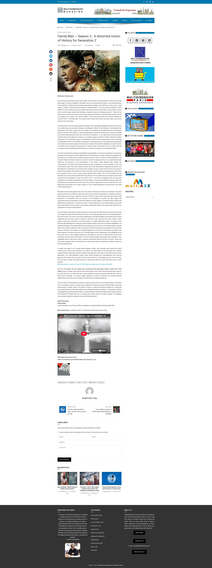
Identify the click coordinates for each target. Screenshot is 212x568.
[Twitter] (50, 56)
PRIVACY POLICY (139, 552)
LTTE (85, 382)
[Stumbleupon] (50, 69)
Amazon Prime (62, 382)
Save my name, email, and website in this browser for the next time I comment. (83, 432)
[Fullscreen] (152, 155)
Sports (115, 20)
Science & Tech (102, 20)
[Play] (127, 155)
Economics (72, 20)
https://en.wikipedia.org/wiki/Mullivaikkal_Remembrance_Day (77, 359)
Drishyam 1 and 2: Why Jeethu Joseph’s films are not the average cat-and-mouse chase (89, 488)
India (79, 382)
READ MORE (139, 532)
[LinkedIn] (50, 60)
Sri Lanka (101, 382)
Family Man (72, 382)
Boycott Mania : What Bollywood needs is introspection (67, 488)
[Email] (50, 73)
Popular (68, 32)
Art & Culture (136, 20)
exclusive (94, 529)
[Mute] (149, 155)
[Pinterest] (50, 64)
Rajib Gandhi (93, 382)
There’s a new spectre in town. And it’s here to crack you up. (111, 488)
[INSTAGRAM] (143, 40)
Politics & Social (86, 20)
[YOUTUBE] (149, 40)
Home (62, 20)
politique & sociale (96, 536)
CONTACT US (139, 541)
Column (148, 20)
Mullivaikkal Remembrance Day (67, 357)
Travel (124, 20)
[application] (139, 148)
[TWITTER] (136, 40)
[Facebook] (50, 51)
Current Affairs (95, 522)
